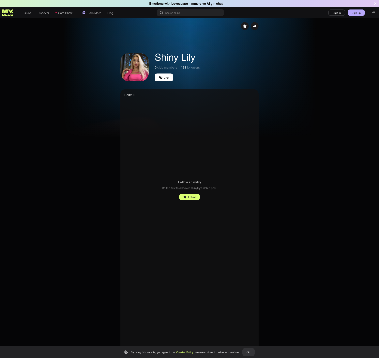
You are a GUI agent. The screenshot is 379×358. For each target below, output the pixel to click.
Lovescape (179, 3)
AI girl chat (215, 3)
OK (248, 352)
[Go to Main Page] (7, 12)
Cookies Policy (184, 352)
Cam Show (65, 13)
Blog (110, 13)
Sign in (337, 13)
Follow (192, 197)
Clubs (27, 13)
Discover (43, 13)
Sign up (356, 13)
